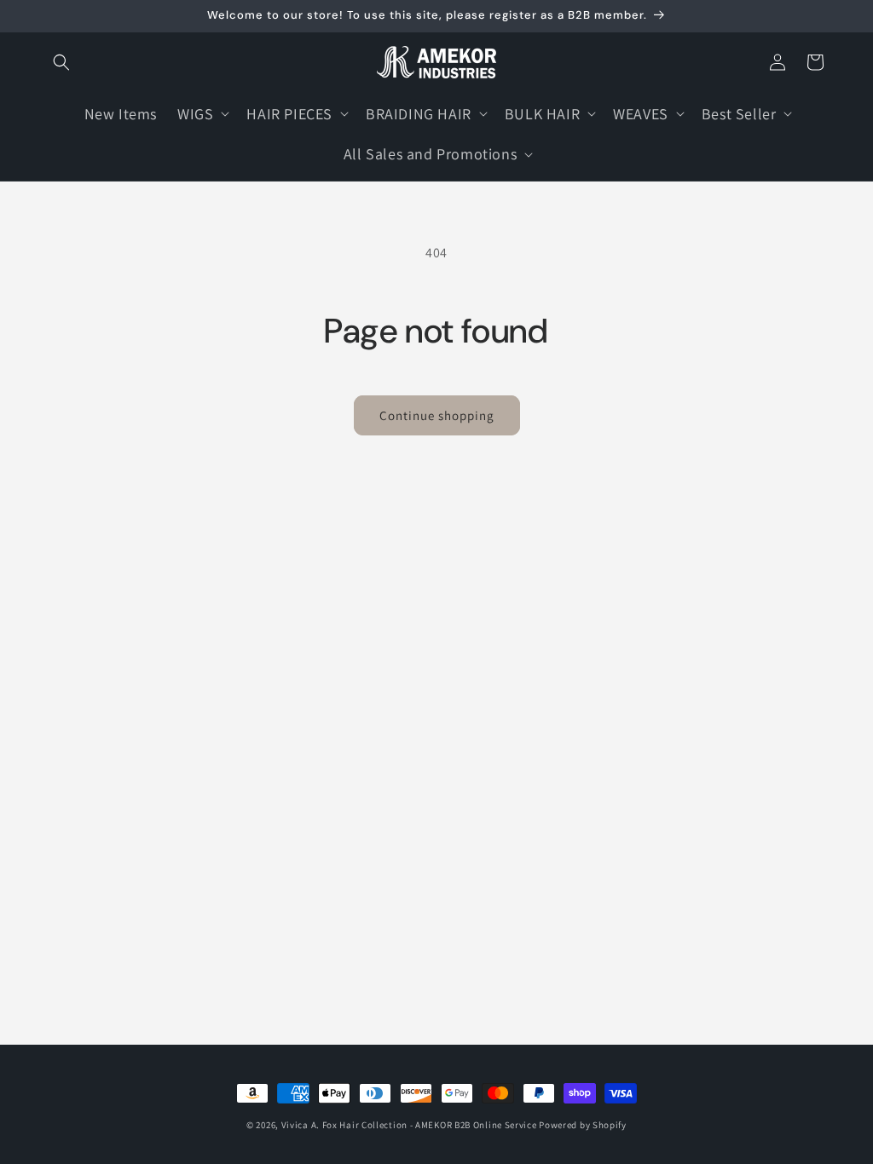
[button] (61, 62)
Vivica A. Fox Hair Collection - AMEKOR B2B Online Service (409, 1125)
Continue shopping (436, 415)
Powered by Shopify (583, 1125)
